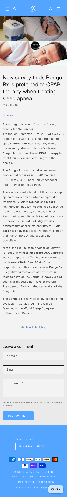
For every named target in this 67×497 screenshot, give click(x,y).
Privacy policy (47, 476)
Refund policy (29, 476)
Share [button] (10, 115)
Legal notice (47, 487)
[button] (7, 9)
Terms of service (25, 482)
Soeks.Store (28, 472)
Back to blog (36, 327)
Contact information (27, 487)
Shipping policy (45, 482)
